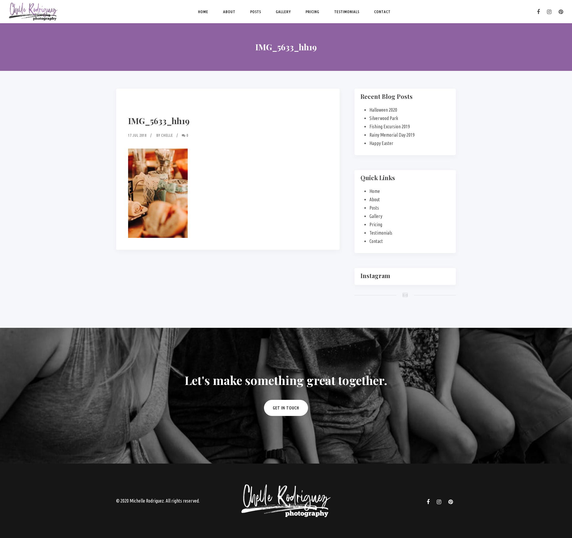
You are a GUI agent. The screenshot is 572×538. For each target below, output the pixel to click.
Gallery (283, 12)
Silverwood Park (383, 118)
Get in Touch (286, 408)
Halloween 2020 (383, 110)
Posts (255, 12)
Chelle (167, 135)
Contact (382, 12)
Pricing (312, 12)
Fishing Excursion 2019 (389, 126)
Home (203, 12)
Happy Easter (381, 143)
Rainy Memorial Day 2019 (392, 135)
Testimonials (346, 12)
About (229, 12)
